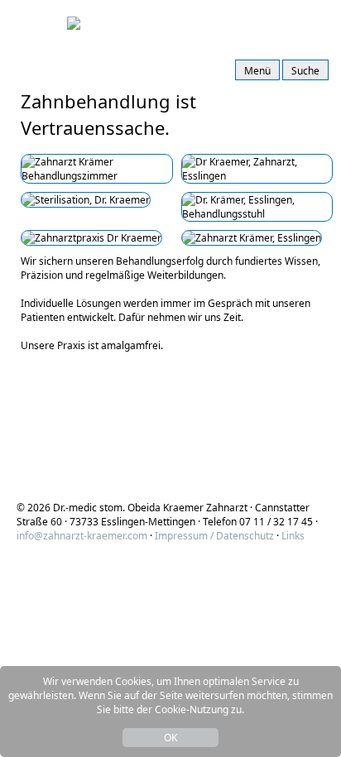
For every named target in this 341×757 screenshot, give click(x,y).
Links (293, 536)
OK (170, 738)
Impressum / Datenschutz (214, 536)
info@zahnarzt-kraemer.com (82, 536)
